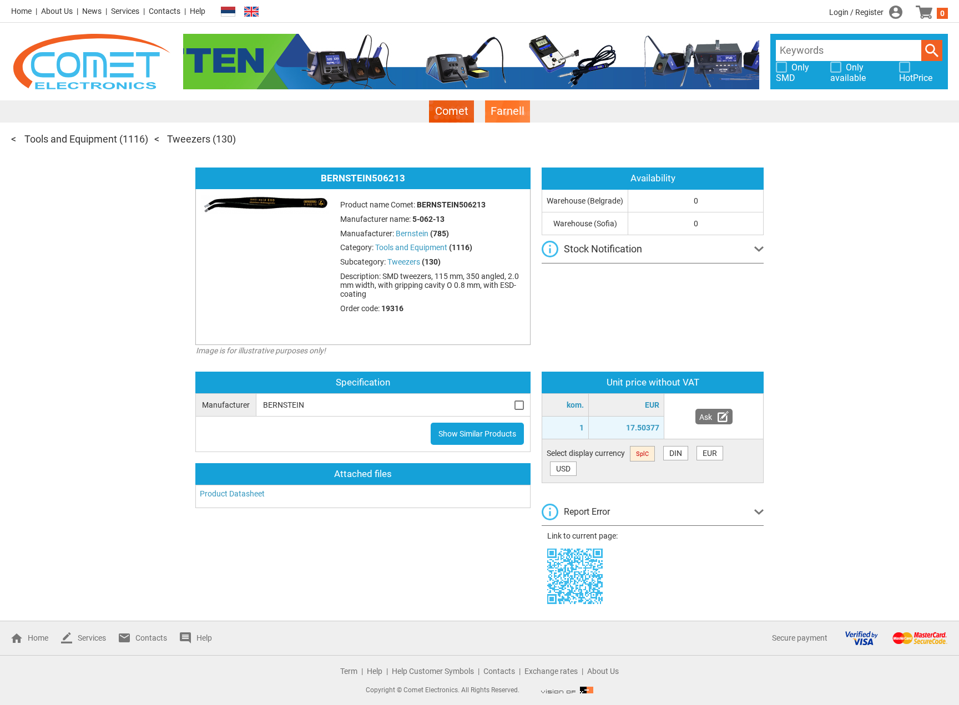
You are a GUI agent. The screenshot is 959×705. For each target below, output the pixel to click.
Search (931, 50)
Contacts (164, 11)
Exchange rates (551, 671)
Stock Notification (603, 249)
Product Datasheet (232, 493)
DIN (675, 453)
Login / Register (856, 12)
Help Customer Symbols (433, 671)
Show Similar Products (477, 433)
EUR (710, 453)
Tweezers (188, 139)
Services (125, 11)
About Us (57, 11)
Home (21, 11)
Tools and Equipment (70, 139)
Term (348, 671)
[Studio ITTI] (567, 690)
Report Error (587, 511)
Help (197, 11)
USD (563, 468)
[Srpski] (228, 12)
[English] (251, 12)
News (92, 11)
